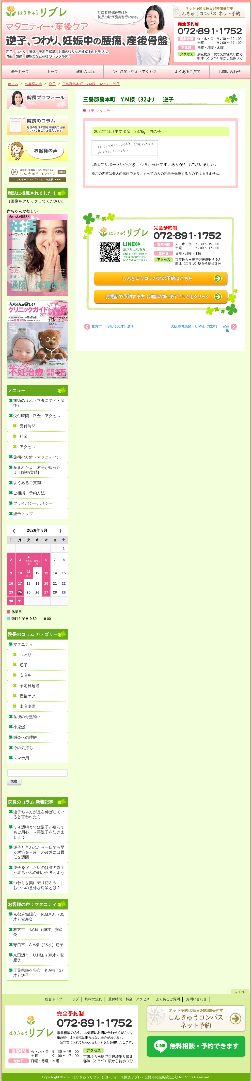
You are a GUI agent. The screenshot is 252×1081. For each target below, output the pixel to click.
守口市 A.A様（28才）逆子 (38, 945)
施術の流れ (85, 71)
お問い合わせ (230, 71)
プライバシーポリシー (33, 503)
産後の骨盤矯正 (27, 717)
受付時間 (27, 426)
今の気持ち (23, 748)
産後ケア (27, 696)
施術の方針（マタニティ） (37, 457)
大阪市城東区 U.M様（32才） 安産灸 (200, 328)
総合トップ (20, 71)
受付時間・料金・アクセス (134, 71)
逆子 (90, 111)
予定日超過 (29, 686)
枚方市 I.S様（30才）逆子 (113, 326)
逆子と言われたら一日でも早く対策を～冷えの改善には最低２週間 (38, 852)
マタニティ (104, 111)
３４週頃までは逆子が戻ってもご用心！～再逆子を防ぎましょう (38, 832)
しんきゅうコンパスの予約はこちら (157, 278)
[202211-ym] (125, 149)
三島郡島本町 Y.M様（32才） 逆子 (128, 99)
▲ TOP (240, 992)
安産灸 (26, 675)
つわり (26, 655)
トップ (52, 71)
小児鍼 (19, 727)
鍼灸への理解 (25, 737)
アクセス (27, 447)
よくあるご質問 (188, 71)
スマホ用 (21, 758)
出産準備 (27, 706)
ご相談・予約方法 (29, 493)
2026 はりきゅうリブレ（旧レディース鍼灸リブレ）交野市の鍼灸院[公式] (120, 1077)
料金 (24, 436)
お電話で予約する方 (157, 296)
